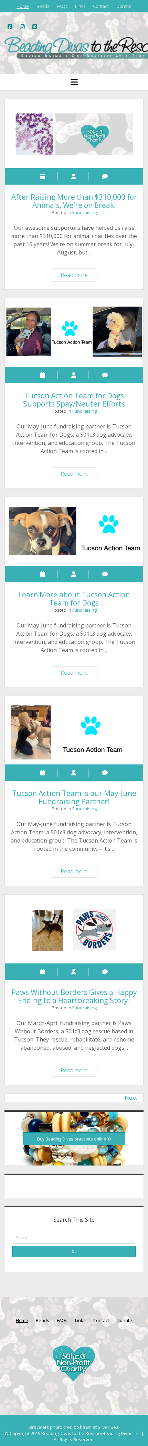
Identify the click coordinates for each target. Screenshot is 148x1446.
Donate (123, 6)
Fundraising (84, 212)
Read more (78, 276)
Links (80, 6)
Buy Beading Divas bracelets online (72, 1139)
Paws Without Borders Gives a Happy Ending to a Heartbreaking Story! (74, 929)
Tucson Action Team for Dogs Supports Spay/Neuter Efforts (74, 332)
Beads (42, 6)
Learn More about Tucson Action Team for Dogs (74, 531)
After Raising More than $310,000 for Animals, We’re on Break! (74, 133)
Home (23, 6)
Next (131, 1097)
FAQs (62, 6)
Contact (101, 6)
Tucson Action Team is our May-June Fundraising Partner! (74, 730)
